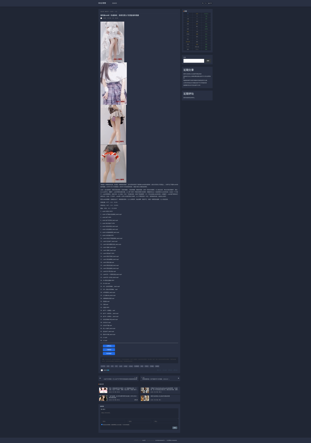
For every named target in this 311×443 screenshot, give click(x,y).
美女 (197, 39)
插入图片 (103, 409)
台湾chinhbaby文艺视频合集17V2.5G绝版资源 (195, 82)
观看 (197, 41)
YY (197, 16)
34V (112, 366)
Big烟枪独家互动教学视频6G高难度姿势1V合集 (195, 80)
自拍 (206, 39)
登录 (211, 3)
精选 (197, 36)
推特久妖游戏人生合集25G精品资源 (160, 396)
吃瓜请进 (109, 353)
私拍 (206, 34)
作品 (197, 18)
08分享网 (102, 3)
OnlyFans (206, 13)
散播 (188, 28)
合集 (188, 21)
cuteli (120, 366)
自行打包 (188, 41)
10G (108, 366)
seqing (125, 366)
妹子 (206, 21)
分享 (206, 18)
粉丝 (188, 36)
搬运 (197, 26)
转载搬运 (188, 46)
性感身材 (136, 366)
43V (116, 366)
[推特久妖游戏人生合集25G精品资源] (145, 398)
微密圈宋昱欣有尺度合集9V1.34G (191, 85)
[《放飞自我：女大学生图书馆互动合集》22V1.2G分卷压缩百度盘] (103, 398)
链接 (176, 370)
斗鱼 (197, 28)
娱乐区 (111, 11)
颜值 (188, 49)
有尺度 (206, 28)
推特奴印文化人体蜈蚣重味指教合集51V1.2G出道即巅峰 (197, 77)
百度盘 (151, 366)
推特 (188, 26)
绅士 (206, 36)
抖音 (206, 23)
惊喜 (142, 366)
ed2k (197, 13)
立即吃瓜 (109, 346)
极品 (188, 31)
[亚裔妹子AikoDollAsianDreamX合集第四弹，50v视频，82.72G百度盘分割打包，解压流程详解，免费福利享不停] (145, 390)
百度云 (146, 366)
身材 (197, 44)
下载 (206, 16)
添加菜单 (114, 3)
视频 (206, 41)
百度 (197, 31)
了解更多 (109, 349)
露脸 (206, 46)
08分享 (143, 440)
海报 (170, 370)
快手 (197, 23)
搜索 (184, 57)
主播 (188, 18)
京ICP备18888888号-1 (160, 440)
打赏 (159, 370)
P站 (188, 16)
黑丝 (206, 49)
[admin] (101, 18)
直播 (197, 34)
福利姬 (157, 366)
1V (187, 13)
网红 (188, 39)
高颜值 (197, 49)
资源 (188, 44)
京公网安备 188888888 (172, 440)
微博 (188, 23)
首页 (108, 11)
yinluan (130, 366)
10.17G (103, 366)
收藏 (165, 370)
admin (106, 370)
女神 (197, 21)
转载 (206, 44)
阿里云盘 (197, 46)
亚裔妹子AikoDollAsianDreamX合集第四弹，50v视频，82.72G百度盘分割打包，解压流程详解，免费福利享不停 (165, 390)
